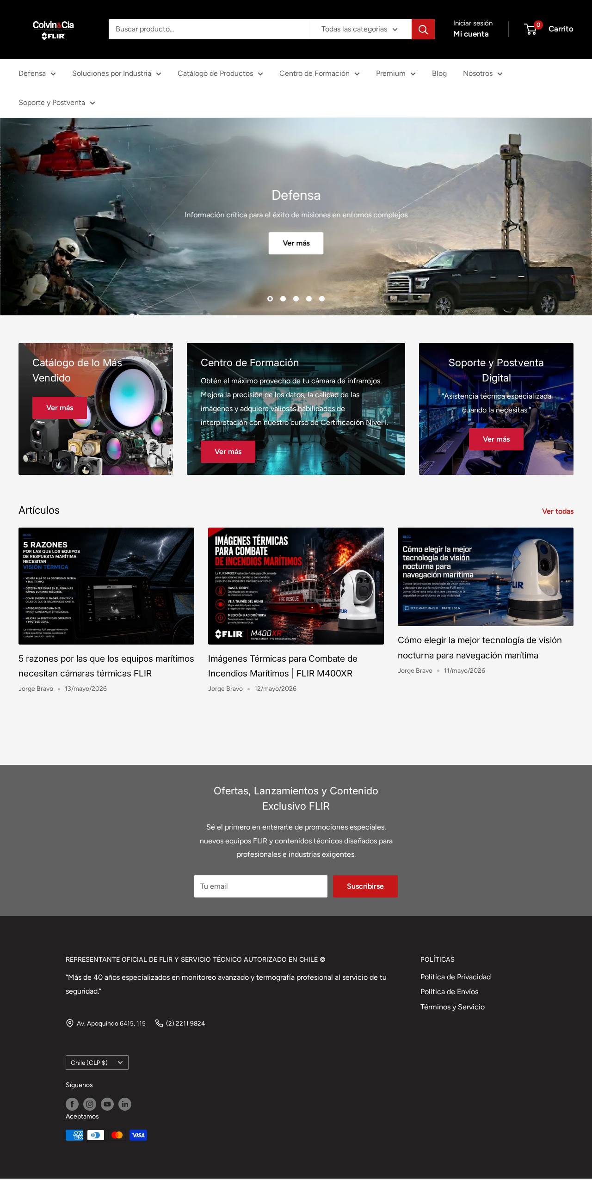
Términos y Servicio (452, 1006)
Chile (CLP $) (89, 1062)
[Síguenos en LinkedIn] (124, 1104)
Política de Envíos (449, 991)
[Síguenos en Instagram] (89, 1104)
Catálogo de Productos (215, 73)
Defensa (32, 73)
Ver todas (558, 511)
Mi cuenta (471, 33)
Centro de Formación (314, 73)
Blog (439, 73)
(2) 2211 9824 (185, 1023)
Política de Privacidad (455, 976)
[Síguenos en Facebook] (72, 1104)
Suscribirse (365, 886)
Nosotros (478, 73)
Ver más (296, 243)
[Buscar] (423, 29)
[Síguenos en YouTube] (107, 1104)
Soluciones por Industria (111, 73)
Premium (391, 73)
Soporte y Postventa (51, 102)
